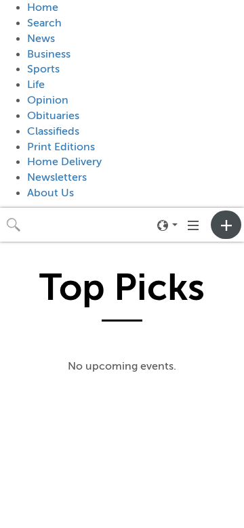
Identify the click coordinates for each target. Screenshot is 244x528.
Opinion (47, 100)
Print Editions (61, 147)
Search (44, 23)
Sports (43, 69)
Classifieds (53, 131)
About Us (50, 193)
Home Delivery (64, 162)
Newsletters (57, 177)
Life (36, 85)
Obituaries (53, 116)
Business (48, 54)
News (41, 38)
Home (42, 7)
